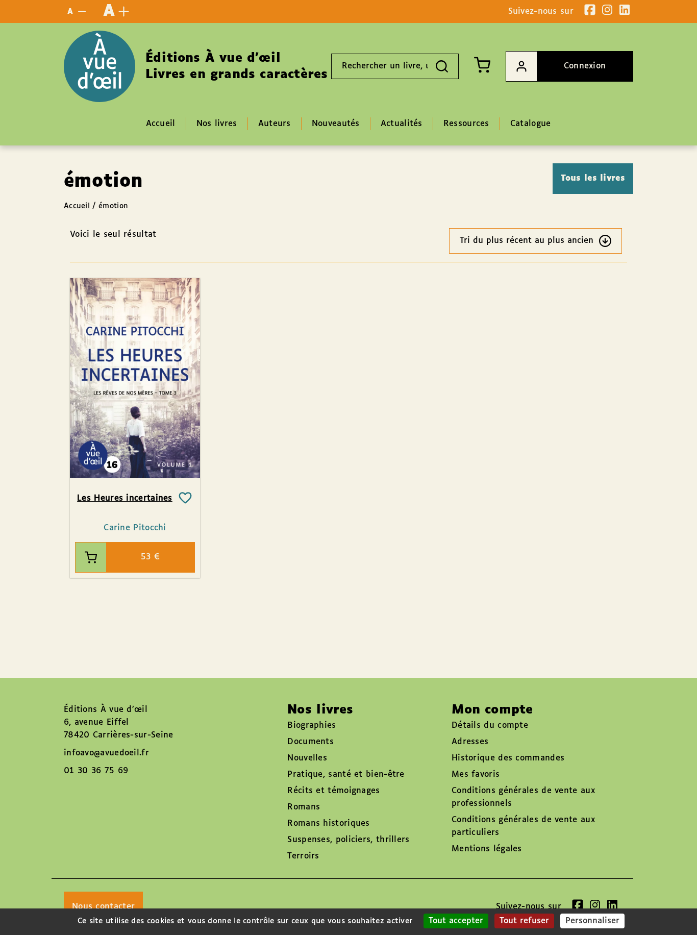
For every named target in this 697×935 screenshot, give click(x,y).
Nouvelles (307, 758)
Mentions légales (487, 849)
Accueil (77, 206)
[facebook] (590, 10)
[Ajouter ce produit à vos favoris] (185, 498)
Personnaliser (592, 921)
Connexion (585, 66)
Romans (303, 807)
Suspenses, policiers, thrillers (348, 839)
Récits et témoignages (333, 790)
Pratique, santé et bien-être (345, 774)
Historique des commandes (508, 758)
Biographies (311, 725)
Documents (310, 741)
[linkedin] (624, 10)
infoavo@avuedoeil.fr (106, 753)
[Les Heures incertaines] (135, 378)
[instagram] (607, 10)
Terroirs (303, 856)
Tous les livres (593, 178)
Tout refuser (524, 921)
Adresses (470, 741)
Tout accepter (456, 921)
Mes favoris (476, 774)
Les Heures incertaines (124, 498)
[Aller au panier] (482, 65)
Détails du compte (490, 725)
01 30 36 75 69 (96, 771)
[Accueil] (99, 66)
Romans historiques (328, 823)
